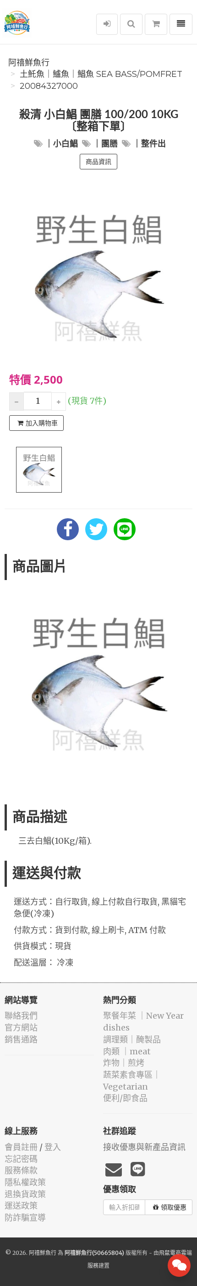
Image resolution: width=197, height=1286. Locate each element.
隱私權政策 (25, 1182)
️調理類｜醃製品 (132, 1039)
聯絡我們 (21, 1015)
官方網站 (21, 1027)
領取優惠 (173, 1207)
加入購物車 (42, 423)
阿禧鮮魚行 (28, 63)
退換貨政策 (25, 1194)
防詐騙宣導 (25, 1217)
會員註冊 (21, 1147)
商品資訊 (98, 161)
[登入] (107, 24)
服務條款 (21, 1170)
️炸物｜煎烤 (123, 1063)
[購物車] (156, 24)
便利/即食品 (125, 1098)
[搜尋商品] (131, 24)
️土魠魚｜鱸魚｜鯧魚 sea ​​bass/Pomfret (101, 74)
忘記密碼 (21, 1159)
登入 (52, 1147)
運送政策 (21, 1205)
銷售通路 (21, 1039)
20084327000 (49, 86)
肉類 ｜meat (127, 1051)
